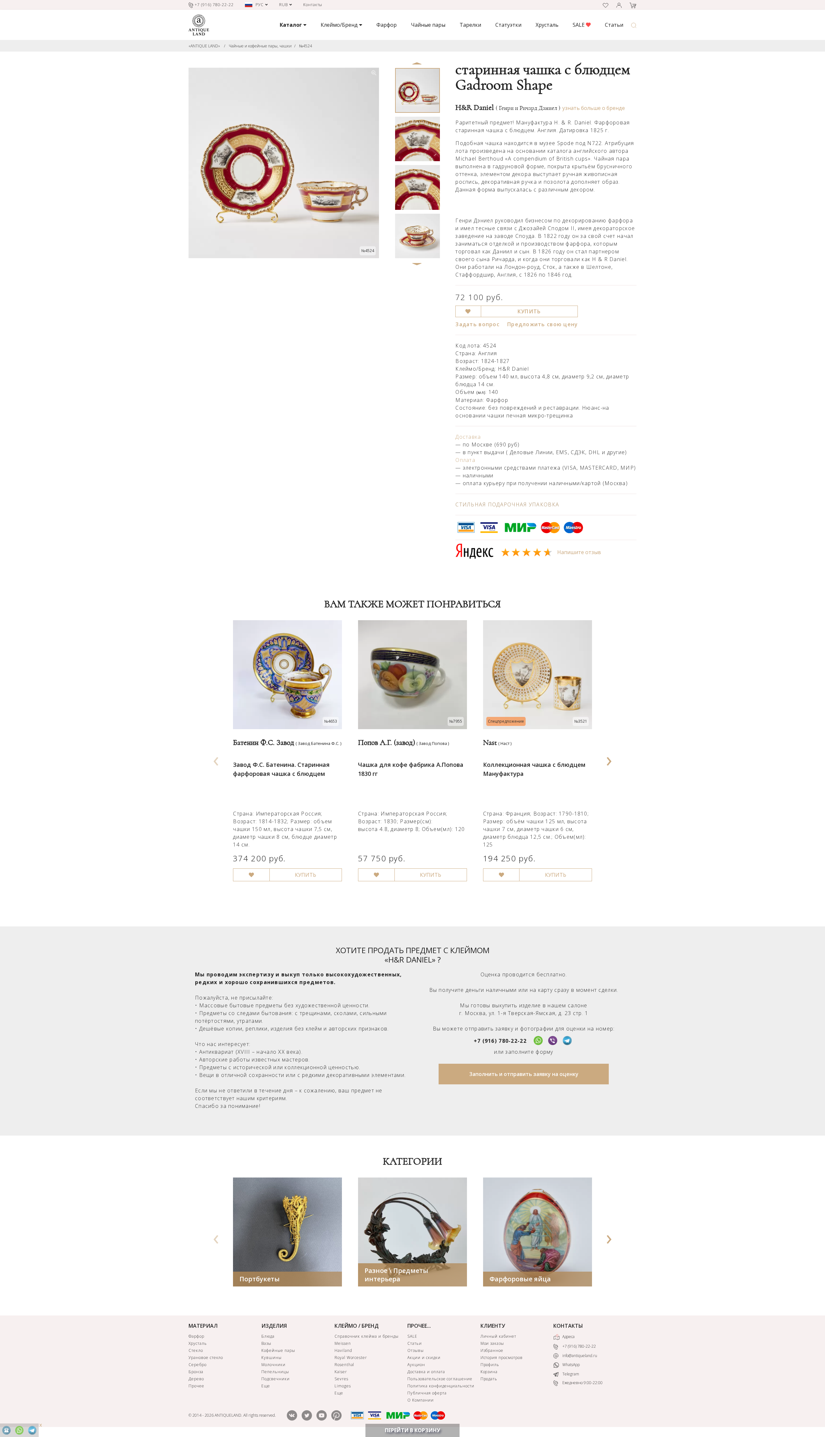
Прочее (196, 1386)
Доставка (468, 436)
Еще (265, 1386)
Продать (489, 1379)
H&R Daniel (507, 108)
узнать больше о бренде (593, 108)
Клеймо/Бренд (340, 24)
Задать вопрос (477, 324)
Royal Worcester (351, 1357)
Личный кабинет (498, 1336)
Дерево (196, 1379)
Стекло (196, 1350)
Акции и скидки (423, 1357)
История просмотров (501, 1357)
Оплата (465, 460)
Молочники (273, 1364)
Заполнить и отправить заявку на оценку (523, 1074)
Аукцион (416, 1364)
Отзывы (415, 1350)
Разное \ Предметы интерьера (396, 1274)
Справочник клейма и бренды (367, 1336)
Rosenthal (344, 1364)
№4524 (305, 46)
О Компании (420, 1400)
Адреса (568, 1336)
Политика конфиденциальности (440, 1386)
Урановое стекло (206, 1357)
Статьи (614, 24)
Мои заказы (492, 1343)
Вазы (266, 1343)
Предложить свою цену (542, 324)
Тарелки (470, 24)
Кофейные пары (278, 1350)
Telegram (570, 1374)
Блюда (268, 1336)
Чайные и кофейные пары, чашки (260, 46)
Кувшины (271, 1357)
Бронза (196, 1371)
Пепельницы (275, 1371)
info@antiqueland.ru (579, 1355)
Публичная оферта (426, 1393)
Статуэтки (508, 24)
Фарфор (386, 24)
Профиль (490, 1364)
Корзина (489, 1371)
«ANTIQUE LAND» (204, 46)
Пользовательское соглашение (439, 1379)
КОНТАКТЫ (568, 1325)
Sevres (341, 1379)
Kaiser (341, 1371)
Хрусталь (547, 24)
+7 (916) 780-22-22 (500, 1040)
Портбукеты (259, 1279)
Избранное (492, 1350)
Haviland (343, 1350)
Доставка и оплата (426, 1371)
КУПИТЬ (529, 311)
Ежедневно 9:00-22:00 (582, 1383)
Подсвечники (275, 1379)
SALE (579, 24)
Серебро (198, 1364)
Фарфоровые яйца (520, 1279)
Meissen (343, 1343)
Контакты (313, 4)
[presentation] (216, 759)
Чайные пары (428, 24)
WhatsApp (570, 1365)
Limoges (343, 1386)
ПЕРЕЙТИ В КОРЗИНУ (412, 1430)
